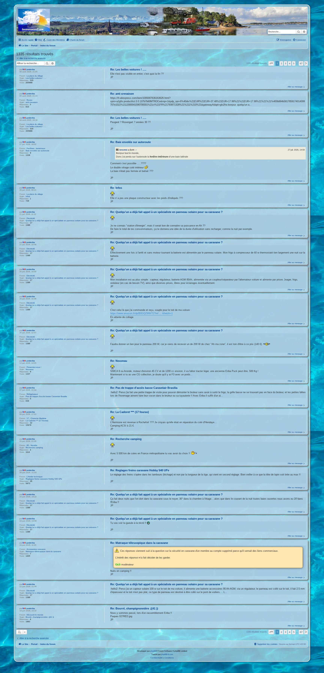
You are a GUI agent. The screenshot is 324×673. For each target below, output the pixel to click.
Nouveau (30, 369)
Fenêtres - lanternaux (36, 148)
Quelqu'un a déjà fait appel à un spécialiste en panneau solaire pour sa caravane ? (62, 221)
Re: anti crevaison (122, 93)
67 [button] (301, 63)
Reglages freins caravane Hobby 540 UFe (44, 479)
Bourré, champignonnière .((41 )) (40, 617)
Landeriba (30, 69)
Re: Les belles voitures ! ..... (128, 69)
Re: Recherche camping (126, 439)
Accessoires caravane (36, 549)
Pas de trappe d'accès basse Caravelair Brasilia (46, 396)
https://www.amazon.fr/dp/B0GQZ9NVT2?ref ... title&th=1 (141, 313)
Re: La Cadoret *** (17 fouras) (129, 412)
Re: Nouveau (118, 360)
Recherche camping (34, 448)
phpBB (153, 651)
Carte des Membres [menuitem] (56, 40)
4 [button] (289, 63)
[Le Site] (34, 21)
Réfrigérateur (32, 394)
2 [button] (281, 63)
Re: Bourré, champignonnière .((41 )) (134, 608)
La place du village (35, 76)
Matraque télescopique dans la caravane (43, 551)
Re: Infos (116, 187)
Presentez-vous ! (34, 367)
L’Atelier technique (35, 477)
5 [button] (293, 63)
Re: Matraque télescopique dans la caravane (139, 542)
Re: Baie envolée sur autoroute (130, 142)
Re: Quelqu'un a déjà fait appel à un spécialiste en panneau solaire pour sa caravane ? (166, 212)
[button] (271, 63)
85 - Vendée (32, 445)
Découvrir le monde (35, 615)
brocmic (123, 150)
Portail (34, 45)
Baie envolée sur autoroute (37, 151)
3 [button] (285, 63)
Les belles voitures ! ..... (36, 78)
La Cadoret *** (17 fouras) (37, 421)
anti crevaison (32, 102)
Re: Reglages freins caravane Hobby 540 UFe (139, 470)
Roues (29, 100)
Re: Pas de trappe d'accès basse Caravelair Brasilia (143, 387)
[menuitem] (38, 40)
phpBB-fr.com (167, 654)
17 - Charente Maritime (36, 418)
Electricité (31, 218)
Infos (28, 196)
